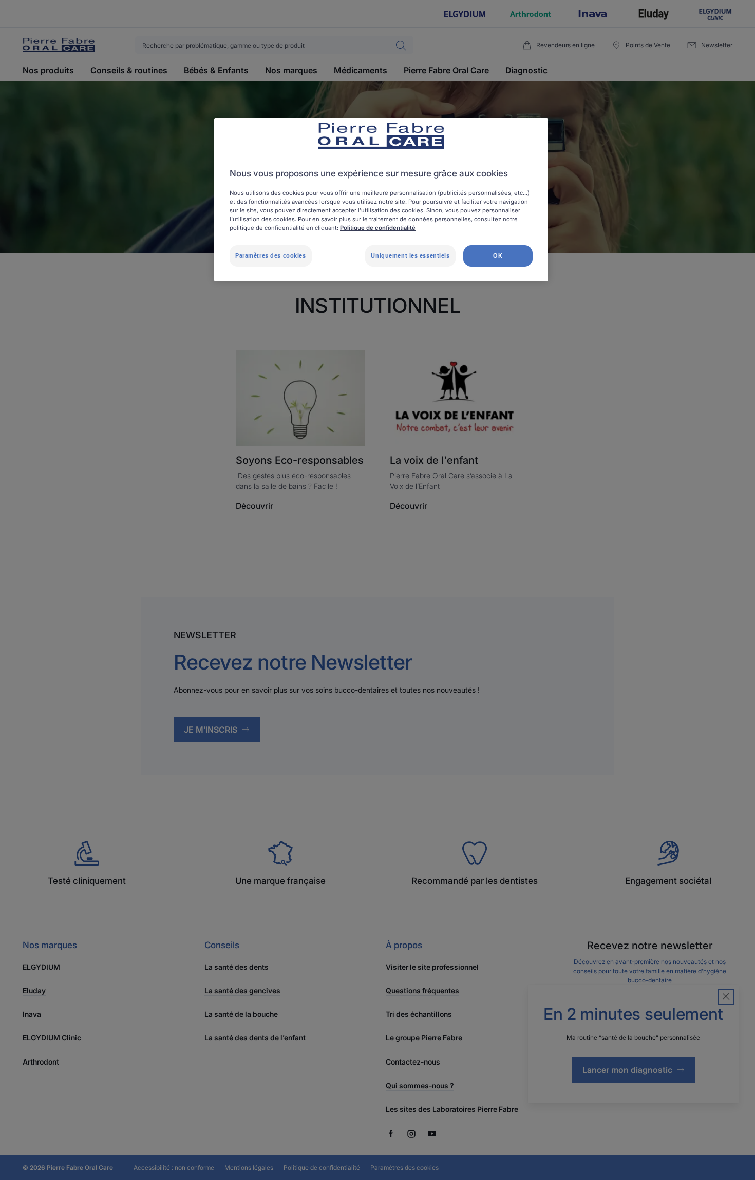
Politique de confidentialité (378, 227)
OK (497, 255)
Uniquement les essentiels (410, 255)
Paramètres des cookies (270, 255)
